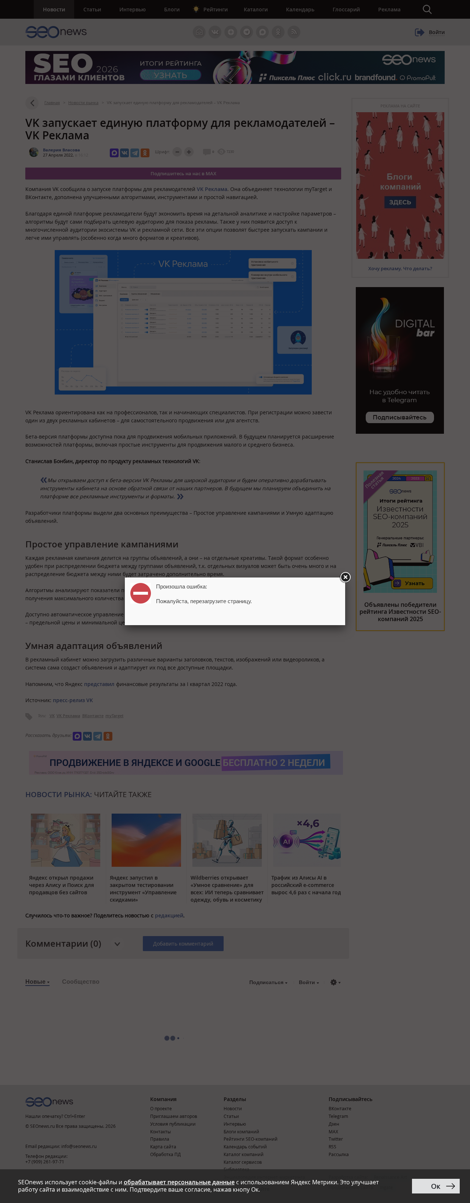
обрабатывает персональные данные (179, 1182)
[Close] (345, 577)
